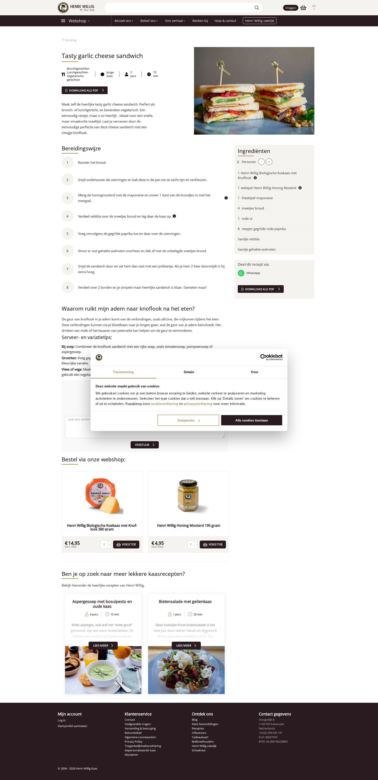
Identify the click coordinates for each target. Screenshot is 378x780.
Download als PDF (83, 90)
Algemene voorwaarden (140, 737)
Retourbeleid (133, 733)
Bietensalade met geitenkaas (185, 601)
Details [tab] (189, 372)
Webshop (77, 21)
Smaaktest (199, 750)
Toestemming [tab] (123, 372)
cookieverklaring (164, 403)
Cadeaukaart (200, 737)
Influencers (199, 733)
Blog (195, 720)
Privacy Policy (133, 741)
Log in (62, 720)
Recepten (198, 728)
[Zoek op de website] (257, 7)
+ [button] (269, 162)
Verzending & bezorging (140, 728)
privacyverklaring (198, 403)
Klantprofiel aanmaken (72, 726)
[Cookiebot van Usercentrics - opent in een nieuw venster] (263, 357)
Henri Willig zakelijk (204, 746)
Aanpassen (185, 420)
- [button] (261, 162)
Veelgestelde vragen (138, 724)
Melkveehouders (203, 741)
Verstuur (142, 445)
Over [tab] (254, 372)
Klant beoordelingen (205, 724)
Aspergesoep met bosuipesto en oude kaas (102, 604)
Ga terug (70, 40)
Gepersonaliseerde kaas (140, 750)
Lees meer (100, 645)
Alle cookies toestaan (251, 420)
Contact (130, 720)
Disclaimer (131, 755)
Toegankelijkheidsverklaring (143, 746)
